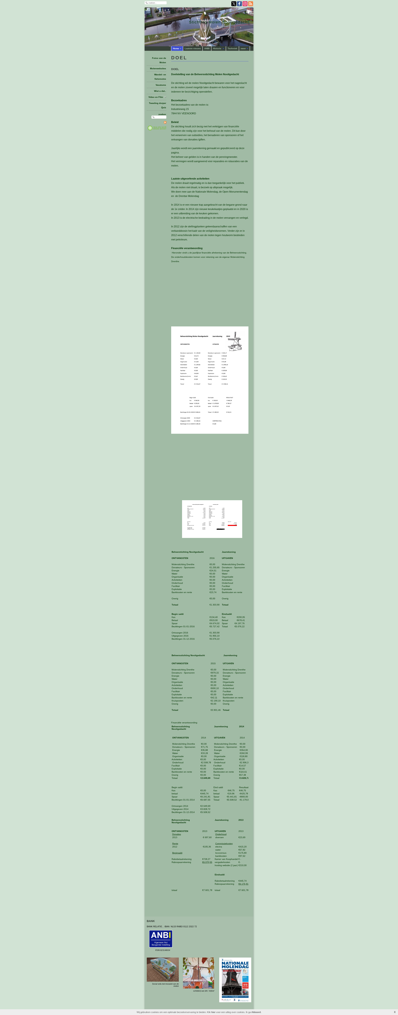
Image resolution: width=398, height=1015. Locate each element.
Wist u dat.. (160, 91)
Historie (217, 48)
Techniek (232, 48)
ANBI (207, 48)
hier (213, 1012)
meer (243, 48)
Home (176, 48)
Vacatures (161, 85)
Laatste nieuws (193, 48)
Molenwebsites (158, 68)
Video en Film (155, 97)
